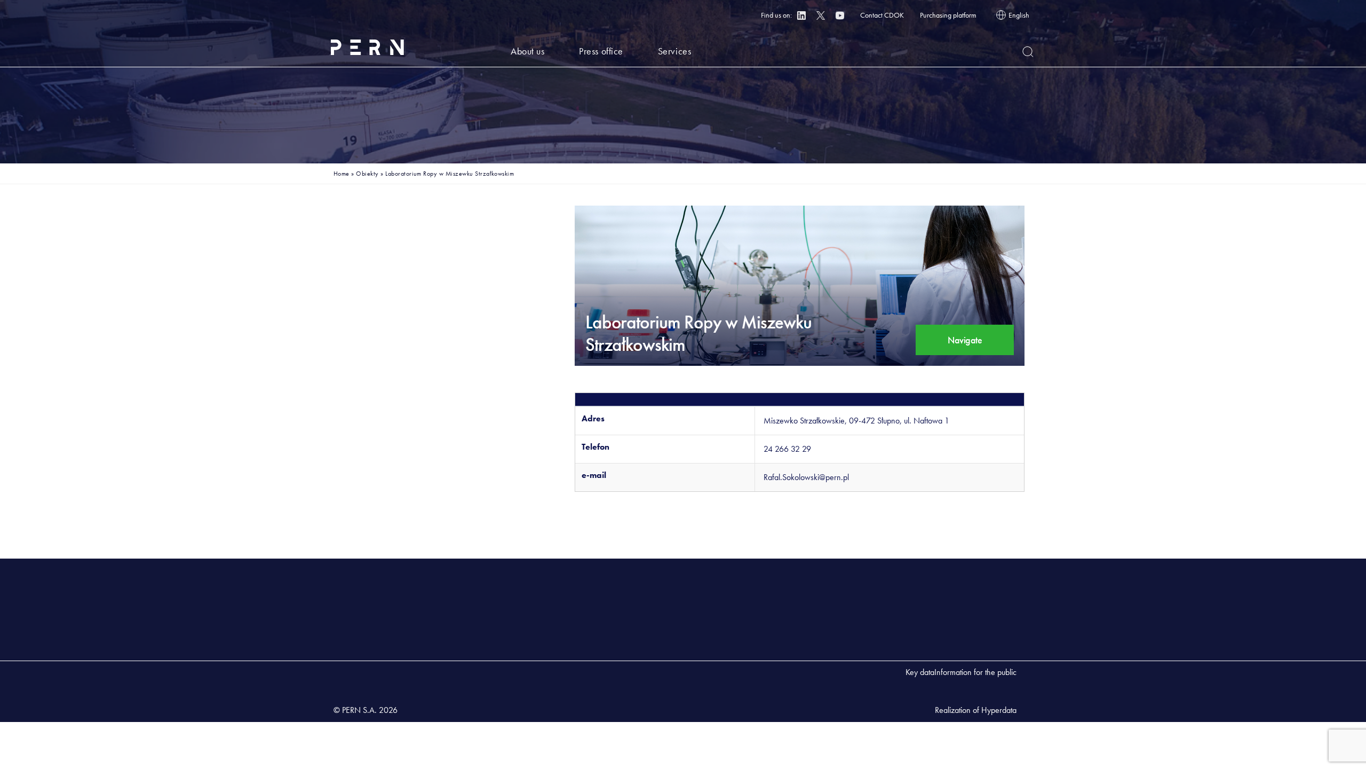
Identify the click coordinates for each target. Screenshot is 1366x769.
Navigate (965, 340)
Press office (601, 51)
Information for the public (975, 672)
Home (341, 173)
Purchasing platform (948, 15)
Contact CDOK (882, 15)
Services (674, 51)
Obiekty (367, 173)
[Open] (1028, 51)
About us (527, 51)
